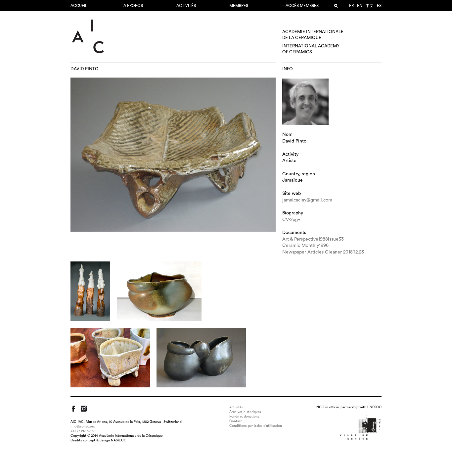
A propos (133, 6)
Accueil (78, 6)
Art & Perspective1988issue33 (313, 239)
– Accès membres (300, 6)
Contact (235, 421)
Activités (186, 6)
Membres (238, 6)
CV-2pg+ (291, 219)
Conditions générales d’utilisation (255, 425)
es (379, 6)
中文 (370, 6)
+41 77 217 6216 (82, 431)
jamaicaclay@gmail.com (307, 200)
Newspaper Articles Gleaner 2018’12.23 (323, 252)
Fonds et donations (244, 416)
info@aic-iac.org (82, 426)
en (359, 6)
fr (351, 6)
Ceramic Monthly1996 (305, 245)
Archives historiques (245, 412)
